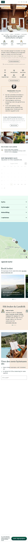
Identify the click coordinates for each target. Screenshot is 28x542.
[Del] (23, 6)
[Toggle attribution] (26, 257)
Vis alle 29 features (14, 80)
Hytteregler (5, 207)
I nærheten (5, 217)
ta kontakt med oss (11, 322)
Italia (7, 314)
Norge (16, 314)
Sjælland (11, 34)
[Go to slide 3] (16, 30)
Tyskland (8, 316)
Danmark (6, 34)
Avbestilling (5, 212)
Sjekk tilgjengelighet (19, 538)
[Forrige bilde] (2, 18)
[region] (14, 240)
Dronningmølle (24, 34)
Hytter (3, 34)
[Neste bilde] (26, 18)
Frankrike (11, 314)
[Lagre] (26, 6)
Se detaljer (14, 151)
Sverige (21, 314)
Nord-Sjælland (17, 34)
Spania (16, 316)
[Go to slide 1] (14, 30)
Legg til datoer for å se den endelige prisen (5, 539)
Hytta (3, 202)
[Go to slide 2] (15, 30)
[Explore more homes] (2, 6)
